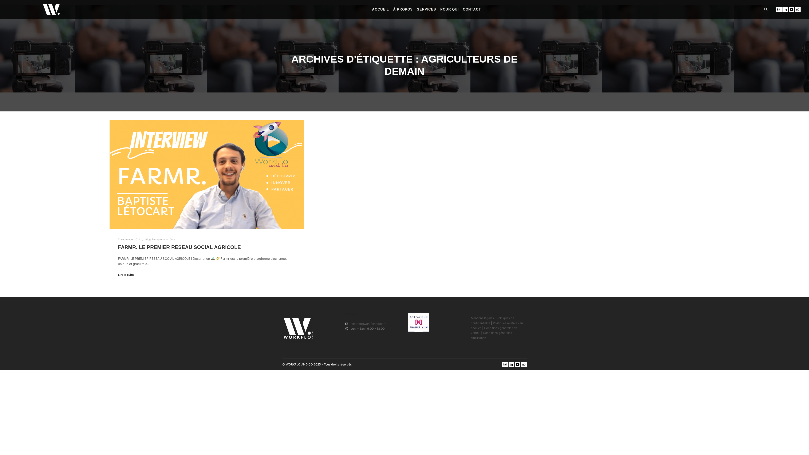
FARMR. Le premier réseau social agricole (179, 247)
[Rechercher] (766, 9)
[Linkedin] (785, 9)
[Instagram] (779, 9)
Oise (172, 239)
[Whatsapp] (798, 9)
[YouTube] (791, 9)
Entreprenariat (160, 239)
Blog (148, 239)
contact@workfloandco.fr (368, 323)
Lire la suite (126, 274)
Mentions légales (482, 318)
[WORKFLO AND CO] (51, 9)
